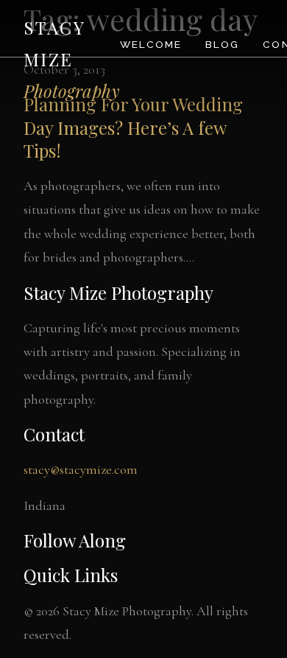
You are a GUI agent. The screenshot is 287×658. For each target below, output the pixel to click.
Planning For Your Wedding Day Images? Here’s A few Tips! (133, 126)
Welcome (151, 44)
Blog (222, 44)
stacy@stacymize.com (81, 469)
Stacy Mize (72, 58)
